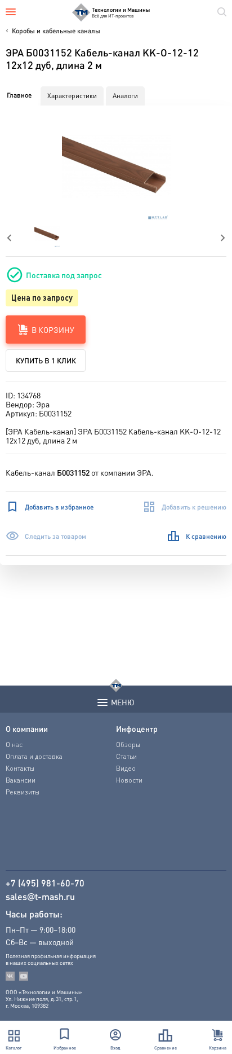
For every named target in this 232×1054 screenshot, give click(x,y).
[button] (116, 166)
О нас (14, 744)
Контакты (20, 768)
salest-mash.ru (40, 896)
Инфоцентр (137, 728)
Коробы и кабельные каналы (56, 31)
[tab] (19, 95)
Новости (129, 780)
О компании (27, 728)
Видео (126, 768)
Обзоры (128, 744)
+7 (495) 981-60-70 (45, 883)
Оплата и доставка (34, 756)
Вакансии (20, 780)
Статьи (126, 756)
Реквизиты (22, 792)
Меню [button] (123, 702)
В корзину (53, 329)
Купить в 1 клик (46, 360)
